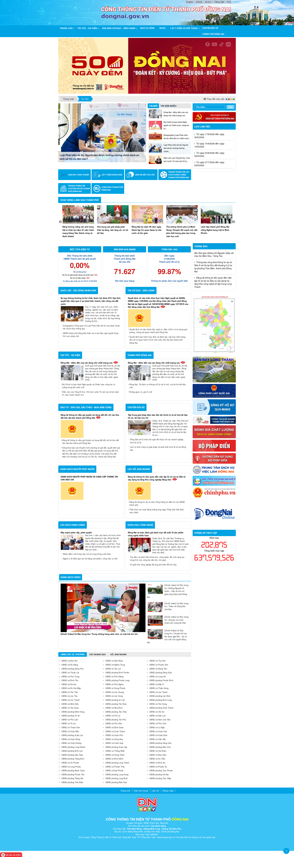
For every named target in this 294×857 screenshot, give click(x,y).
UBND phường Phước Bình (161, 680)
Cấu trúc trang (141, 790)
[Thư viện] (214, 458)
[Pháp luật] (214, 390)
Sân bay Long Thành (78, 174)
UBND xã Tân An (156, 711)
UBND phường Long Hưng (116, 774)
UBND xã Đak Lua (157, 715)
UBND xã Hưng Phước (115, 688)
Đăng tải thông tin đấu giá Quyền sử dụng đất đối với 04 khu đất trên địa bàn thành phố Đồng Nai (90, 442)
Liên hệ (155, 790)
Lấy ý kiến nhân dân (112, 174)
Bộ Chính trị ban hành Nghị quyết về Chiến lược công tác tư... (176, 125)
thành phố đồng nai (213, 34)
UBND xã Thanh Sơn (70, 727)
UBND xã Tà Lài (68, 723)
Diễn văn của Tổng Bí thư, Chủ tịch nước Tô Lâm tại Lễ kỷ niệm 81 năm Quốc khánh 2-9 (90, 393)
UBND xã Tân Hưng (158, 703)
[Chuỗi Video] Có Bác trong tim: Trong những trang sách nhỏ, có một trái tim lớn (99, 634)
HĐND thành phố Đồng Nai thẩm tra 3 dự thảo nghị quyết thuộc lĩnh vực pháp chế (91, 335)
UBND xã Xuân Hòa (158, 731)
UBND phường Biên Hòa (116, 782)
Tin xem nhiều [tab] (168, 105)
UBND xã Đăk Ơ (156, 684)
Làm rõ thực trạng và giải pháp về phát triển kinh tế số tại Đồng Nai (158, 448)
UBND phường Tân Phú (115, 719)
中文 (229, 1)
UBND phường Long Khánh (73, 747)
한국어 (208, 1)
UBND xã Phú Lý (112, 715)
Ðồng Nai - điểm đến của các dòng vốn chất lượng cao (87, 362)
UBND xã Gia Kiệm (157, 750)
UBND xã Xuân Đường (71, 743)
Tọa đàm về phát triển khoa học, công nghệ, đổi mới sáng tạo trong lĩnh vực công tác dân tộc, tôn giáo (157, 559)
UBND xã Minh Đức (70, 703)
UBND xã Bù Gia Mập (71, 688)
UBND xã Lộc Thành (70, 699)
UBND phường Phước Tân (72, 774)
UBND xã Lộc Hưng (114, 695)
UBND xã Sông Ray (114, 739)
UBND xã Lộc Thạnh (158, 692)
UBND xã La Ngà (156, 727)
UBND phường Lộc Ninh (159, 695)
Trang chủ (66, 28)
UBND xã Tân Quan (70, 707)
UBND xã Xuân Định (158, 735)
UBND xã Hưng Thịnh (114, 754)
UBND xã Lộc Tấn (69, 695)
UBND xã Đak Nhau (114, 660)
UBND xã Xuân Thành (115, 731)
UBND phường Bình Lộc (72, 750)
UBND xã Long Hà (157, 676)
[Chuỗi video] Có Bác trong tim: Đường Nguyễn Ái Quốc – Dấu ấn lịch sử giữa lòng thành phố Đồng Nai (167, 591)
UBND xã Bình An (157, 762)
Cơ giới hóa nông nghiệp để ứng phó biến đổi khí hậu (153, 564)
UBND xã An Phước (70, 762)
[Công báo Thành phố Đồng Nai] (97, 188)
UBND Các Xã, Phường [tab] (73, 654)
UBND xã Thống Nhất (114, 750)
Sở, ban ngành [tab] (118, 654)
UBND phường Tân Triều (116, 711)
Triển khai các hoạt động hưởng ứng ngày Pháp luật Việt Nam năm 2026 (156, 511)
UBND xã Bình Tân (69, 680)
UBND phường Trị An (70, 715)
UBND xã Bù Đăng (69, 664)
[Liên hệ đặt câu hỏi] (130, 174)
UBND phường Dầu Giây (72, 754)
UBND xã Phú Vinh (157, 723)
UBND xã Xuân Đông (70, 739)
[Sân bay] (214, 369)
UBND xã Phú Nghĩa (114, 684)
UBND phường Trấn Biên (72, 782)
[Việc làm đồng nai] (214, 469)
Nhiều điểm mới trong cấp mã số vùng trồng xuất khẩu (87, 553)
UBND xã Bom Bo (69, 660)
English (189, 1)
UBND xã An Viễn (157, 758)
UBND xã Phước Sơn (158, 664)
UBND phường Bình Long (160, 699)
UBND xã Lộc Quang (114, 692)
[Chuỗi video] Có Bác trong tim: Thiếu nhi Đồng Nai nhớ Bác (176, 606)
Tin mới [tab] (153, 105)
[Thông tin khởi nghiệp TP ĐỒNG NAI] (214, 419)
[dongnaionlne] (214, 513)
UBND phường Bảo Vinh (160, 747)
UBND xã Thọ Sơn (157, 660)
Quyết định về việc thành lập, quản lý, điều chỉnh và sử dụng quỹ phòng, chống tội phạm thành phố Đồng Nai (158, 331)
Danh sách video (71, 577)
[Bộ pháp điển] (214, 445)
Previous (60, 221)
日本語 (199, 1)
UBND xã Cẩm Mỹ (157, 739)
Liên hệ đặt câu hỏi (145, 174)
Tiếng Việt (219, 1)
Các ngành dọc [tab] (97, 654)
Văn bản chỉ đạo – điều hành (118, 28)
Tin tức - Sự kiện (87, 28)
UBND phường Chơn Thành (161, 707)
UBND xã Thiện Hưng (158, 688)
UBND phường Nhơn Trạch (73, 770)
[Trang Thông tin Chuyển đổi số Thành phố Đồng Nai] (63, 188)
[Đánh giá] (214, 431)
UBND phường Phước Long (117, 680)
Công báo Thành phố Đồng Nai (112, 188)
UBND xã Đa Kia (68, 684)
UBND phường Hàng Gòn (160, 743)
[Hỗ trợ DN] (214, 480)
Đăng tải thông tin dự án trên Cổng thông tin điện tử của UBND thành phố (157, 503)
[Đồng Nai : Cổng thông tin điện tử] (80, 12)
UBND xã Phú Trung (70, 676)
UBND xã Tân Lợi (113, 668)
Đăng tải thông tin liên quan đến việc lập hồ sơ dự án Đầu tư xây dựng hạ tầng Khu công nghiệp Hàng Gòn (157, 478)
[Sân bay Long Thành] (63, 174)
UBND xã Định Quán (114, 727)
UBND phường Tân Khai (115, 703)
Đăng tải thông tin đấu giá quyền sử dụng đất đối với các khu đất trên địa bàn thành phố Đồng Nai (90, 416)
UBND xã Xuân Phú (114, 735)
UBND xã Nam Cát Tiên (159, 719)
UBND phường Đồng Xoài (160, 672)
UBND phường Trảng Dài (72, 778)
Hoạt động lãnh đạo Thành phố (79, 199)
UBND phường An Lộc (115, 699)
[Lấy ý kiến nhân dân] (97, 174)
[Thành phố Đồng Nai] (214, 324)
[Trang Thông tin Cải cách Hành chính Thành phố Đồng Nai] (163, 174)
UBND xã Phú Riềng (114, 676)
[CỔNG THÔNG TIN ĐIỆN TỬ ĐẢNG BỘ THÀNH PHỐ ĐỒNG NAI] (214, 116)
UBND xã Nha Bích (114, 707)
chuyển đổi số (210, 28)
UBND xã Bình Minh (114, 758)
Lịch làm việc (202, 126)
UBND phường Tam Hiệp (160, 778)
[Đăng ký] (214, 406)
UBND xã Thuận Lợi (70, 672)
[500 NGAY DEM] (147, 65)
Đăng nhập (168, 790)
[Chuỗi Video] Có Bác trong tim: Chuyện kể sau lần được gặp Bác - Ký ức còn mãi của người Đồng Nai (167, 636)
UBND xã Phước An (158, 766)
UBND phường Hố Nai (159, 774)
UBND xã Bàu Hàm (157, 754)
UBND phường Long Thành (117, 762)
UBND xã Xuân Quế (114, 743)
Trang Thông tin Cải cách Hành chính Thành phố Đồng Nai (178, 175)
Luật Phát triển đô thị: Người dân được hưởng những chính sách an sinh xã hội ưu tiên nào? (99, 157)
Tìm (230, 106)
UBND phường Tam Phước (161, 770)
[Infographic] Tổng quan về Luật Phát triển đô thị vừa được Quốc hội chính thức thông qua (91, 327)
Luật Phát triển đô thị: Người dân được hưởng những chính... (176, 148)
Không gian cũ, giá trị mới (140, 391)
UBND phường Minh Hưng (72, 711)
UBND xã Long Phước (71, 766)
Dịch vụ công (147, 28)
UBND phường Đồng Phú (72, 668)
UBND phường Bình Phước (117, 672)
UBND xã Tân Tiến (69, 692)
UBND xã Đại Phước (114, 770)
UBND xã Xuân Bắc (70, 731)
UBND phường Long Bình (116, 778)
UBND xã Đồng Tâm (158, 668)
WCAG (162, 28)
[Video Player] (103, 608)
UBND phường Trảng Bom (72, 758)
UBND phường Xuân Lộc (72, 735)
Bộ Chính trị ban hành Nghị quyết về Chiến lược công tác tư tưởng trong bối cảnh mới (88, 386)
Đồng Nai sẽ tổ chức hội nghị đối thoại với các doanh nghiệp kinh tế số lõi (156, 441)
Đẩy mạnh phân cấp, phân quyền (76, 532)
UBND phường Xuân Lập (116, 747)
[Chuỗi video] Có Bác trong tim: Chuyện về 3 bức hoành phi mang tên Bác (176, 619)
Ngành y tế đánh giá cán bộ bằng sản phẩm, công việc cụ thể (90, 558)
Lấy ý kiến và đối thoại (184, 28)
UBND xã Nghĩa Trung (115, 664)
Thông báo (200, 246)
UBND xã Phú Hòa (113, 723)
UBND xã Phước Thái (114, 766)
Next (233, 221)
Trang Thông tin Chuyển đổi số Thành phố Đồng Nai (79, 188)
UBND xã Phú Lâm (69, 719)
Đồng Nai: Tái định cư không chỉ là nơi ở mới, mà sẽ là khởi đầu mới (157, 386)
